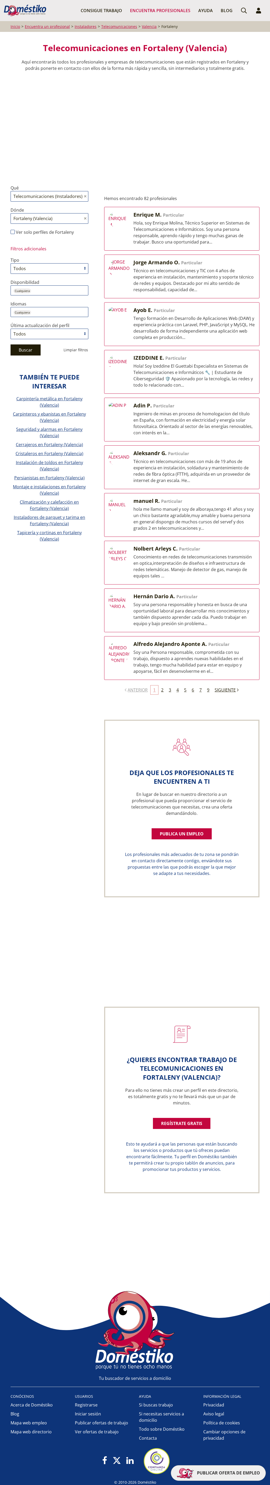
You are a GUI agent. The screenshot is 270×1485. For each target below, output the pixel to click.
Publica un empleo (182, 834)
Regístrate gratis (181, 1123)
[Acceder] (258, 10)
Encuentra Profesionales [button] (160, 10)
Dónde (17, 210)
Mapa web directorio (31, 1432)
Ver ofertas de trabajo (97, 1432)
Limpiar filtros (76, 349)
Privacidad (213, 1405)
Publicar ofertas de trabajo (101, 1423)
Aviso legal (213, 1414)
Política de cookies (221, 1423)
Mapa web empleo (29, 1423)
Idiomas (18, 304)
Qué (15, 188)
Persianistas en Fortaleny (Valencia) (49, 478)
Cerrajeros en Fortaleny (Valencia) (49, 444)
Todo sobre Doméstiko (162, 1429)
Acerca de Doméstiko (32, 1405)
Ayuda (205, 10)
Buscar (25, 350)
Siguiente (225, 690)
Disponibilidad (25, 282)
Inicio (15, 26)
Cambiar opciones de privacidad (224, 1435)
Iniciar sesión (88, 1414)
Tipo (15, 260)
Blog (227, 10)
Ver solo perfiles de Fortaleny (44, 232)
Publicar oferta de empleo (228, 1473)
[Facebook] (104, 1461)
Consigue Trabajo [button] (101, 10)
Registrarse (86, 1405)
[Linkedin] (129, 1461)
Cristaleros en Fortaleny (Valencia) (49, 453)
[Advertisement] (132, 124)
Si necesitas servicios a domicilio (161, 1417)
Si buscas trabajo (156, 1405)
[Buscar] (244, 10)
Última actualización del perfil (40, 325)
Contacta (148, 1438)
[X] (117, 1461)
